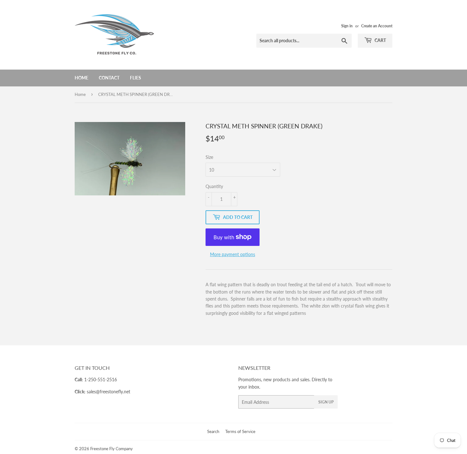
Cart (380, 40)
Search (213, 431)
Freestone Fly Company (111, 448)
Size (209, 157)
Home (81, 77)
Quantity (214, 186)
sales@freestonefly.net (108, 391)
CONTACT (109, 77)
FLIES (135, 77)
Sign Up (326, 402)
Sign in (347, 26)
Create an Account (376, 26)
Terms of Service (240, 431)
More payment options (232, 254)
